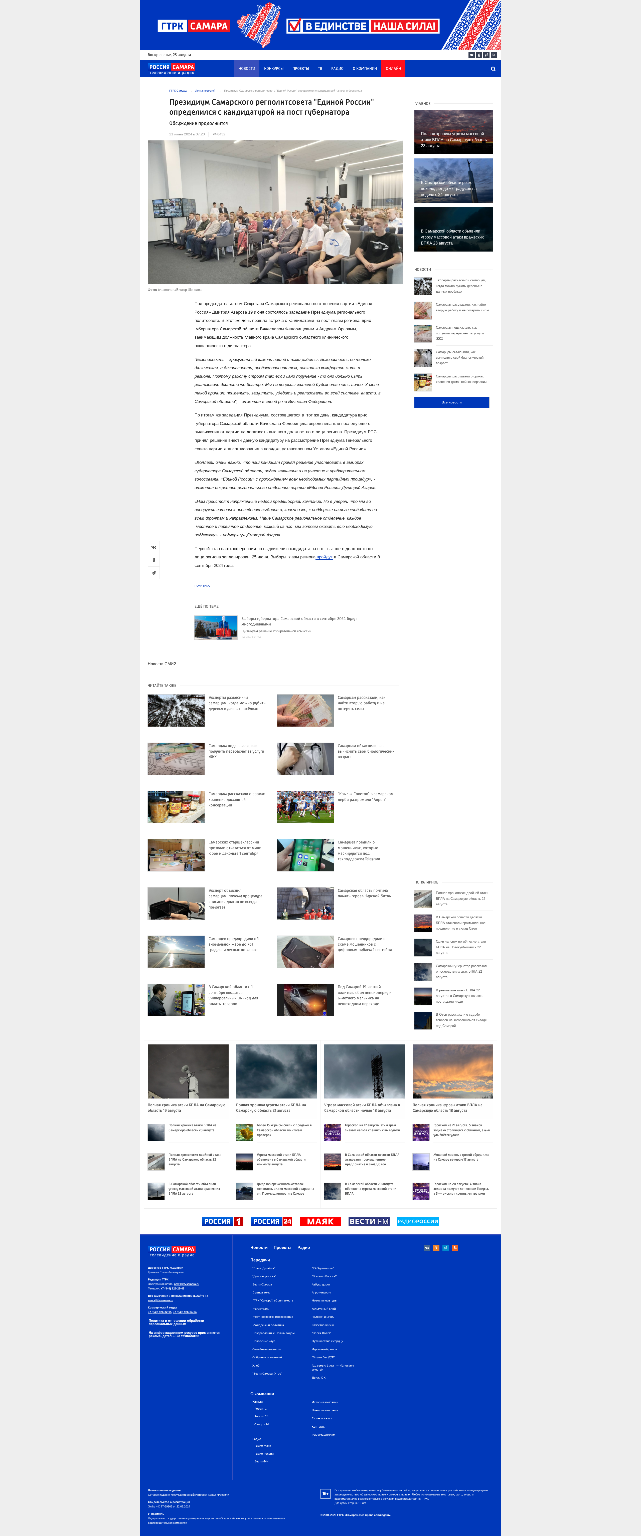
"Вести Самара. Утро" (267, 1373)
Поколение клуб (263, 1341)
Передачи (260, 1260)
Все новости (452, 402)
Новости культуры (324, 1300)
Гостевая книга (322, 1418)
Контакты (319, 1426)
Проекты (300, 69)
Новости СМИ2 (162, 664)
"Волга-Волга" (321, 1333)
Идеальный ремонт (325, 1349)
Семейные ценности (266, 1349)
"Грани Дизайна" (263, 1268)
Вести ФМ (261, 1461)
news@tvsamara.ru (186, 1283)
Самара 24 (261, 1424)
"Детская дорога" (264, 1276)
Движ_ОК (319, 1377)
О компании (365, 69)
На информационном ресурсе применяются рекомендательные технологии (184, 1334)
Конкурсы (273, 69)
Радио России (264, 1453)
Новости (247, 69)
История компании (325, 1402)
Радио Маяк (262, 1445)
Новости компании (325, 1410)
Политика (202, 585)
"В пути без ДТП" (323, 1357)
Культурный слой (324, 1308)
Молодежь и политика (268, 1325)
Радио (337, 69)
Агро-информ (321, 1292)
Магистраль (260, 1308)
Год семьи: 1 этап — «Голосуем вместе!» (333, 1367)
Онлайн (393, 69)
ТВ (320, 69)
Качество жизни (323, 1325)
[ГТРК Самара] (171, 69)
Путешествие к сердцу (327, 1341)
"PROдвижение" (323, 1268)
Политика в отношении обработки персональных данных (176, 1322)
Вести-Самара (262, 1284)
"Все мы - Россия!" (324, 1276)
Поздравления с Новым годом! (273, 1333)
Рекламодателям (323, 1434)
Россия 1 (260, 1408)
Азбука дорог (321, 1284)
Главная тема (261, 1292)
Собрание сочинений (267, 1357)
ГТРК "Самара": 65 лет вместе (272, 1300)
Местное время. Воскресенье (272, 1316)
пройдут (324, 557)
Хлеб (255, 1365)
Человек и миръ (323, 1316)
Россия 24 (261, 1416)
